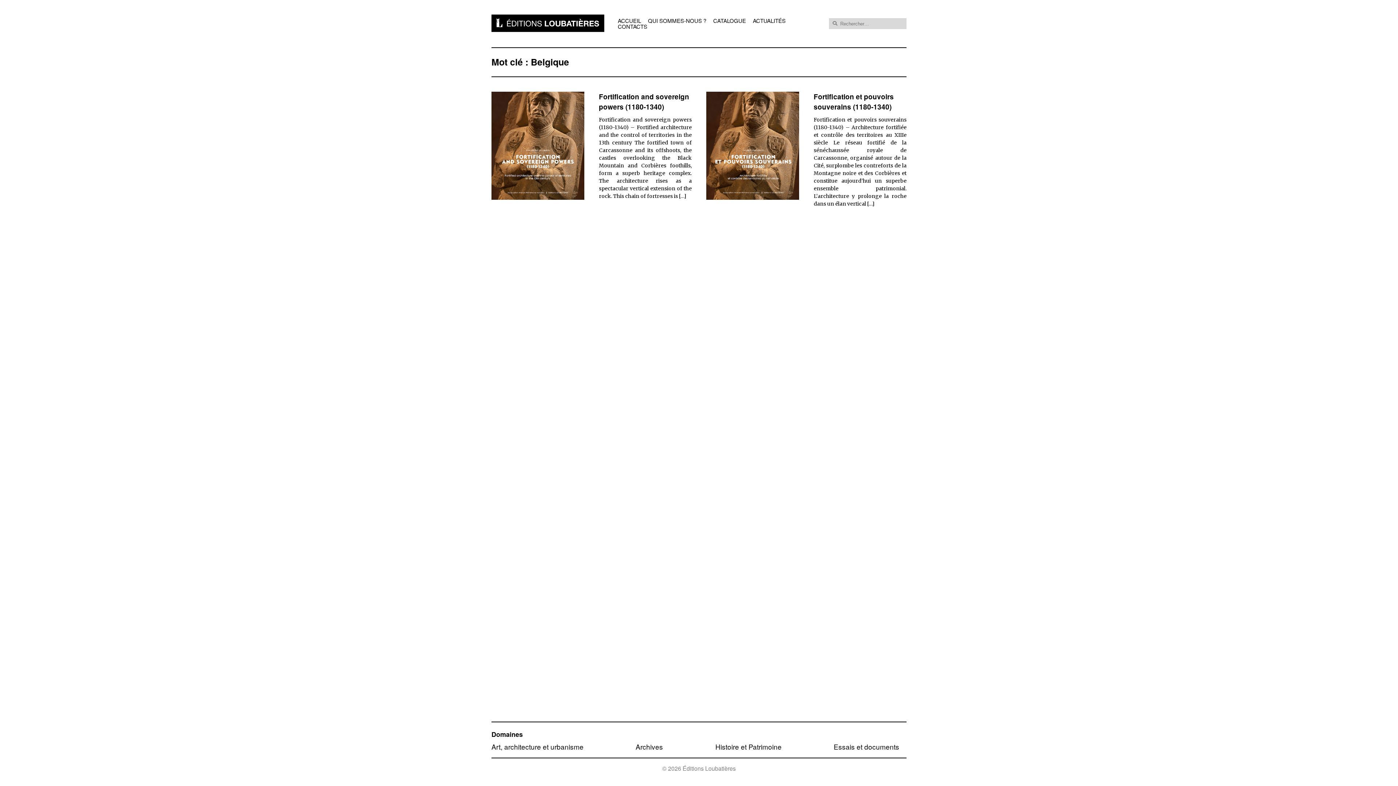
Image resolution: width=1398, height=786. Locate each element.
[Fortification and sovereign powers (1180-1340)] (537, 197)
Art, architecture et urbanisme (537, 746)
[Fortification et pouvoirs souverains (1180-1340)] (752, 197)
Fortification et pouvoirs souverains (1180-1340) (854, 102)
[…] (682, 196)
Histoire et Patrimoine (748, 746)
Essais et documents (866, 746)
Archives (649, 746)
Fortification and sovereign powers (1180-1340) (644, 102)
